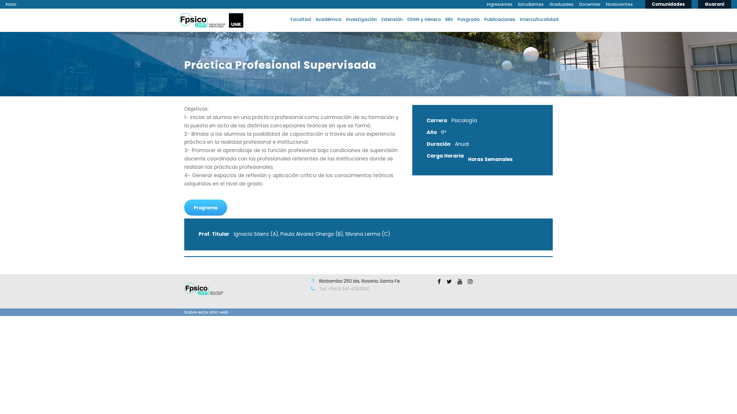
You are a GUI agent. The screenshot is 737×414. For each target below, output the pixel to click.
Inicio (11, 4)
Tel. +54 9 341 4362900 (344, 288)
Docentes (589, 4)
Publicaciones (499, 19)
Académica (328, 19)
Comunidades (668, 4)
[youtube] (459, 281)
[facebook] (439, 281)
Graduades (561, 4)
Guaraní (715, 4)
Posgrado (468, 19)
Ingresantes (499, 4)
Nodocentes (619, 4)
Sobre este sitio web (206, 312)
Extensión (392, 19)
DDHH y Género (424, 19)
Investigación (361, 19)
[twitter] (449, 281)
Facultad (300, 19)
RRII (449, 19)
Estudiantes (531, 4)
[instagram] (470, 281)
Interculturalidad (539, 19)
